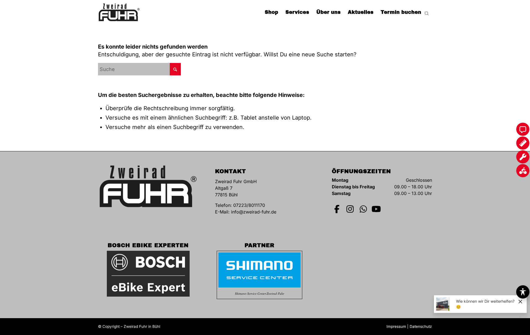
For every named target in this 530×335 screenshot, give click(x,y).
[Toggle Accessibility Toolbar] (522, 292)
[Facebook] (337, 209)
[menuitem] (271, 12)
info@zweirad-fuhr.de (253, 212)
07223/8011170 (249, 205)
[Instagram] (350, 209)
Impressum (396, 326)
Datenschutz (421, 326)
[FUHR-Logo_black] (119, 12)
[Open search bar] (427, 12)
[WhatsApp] (363, 209)
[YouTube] (376, 209)
